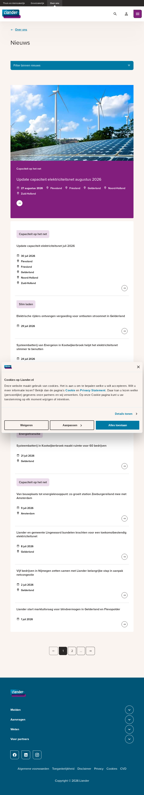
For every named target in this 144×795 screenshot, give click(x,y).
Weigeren (26, 425)
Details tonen (123, 413)
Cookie (70, 390)
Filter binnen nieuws (27, 65)
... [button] (81, 651)
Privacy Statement (93, 390)
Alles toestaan (117, 425)
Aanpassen (70, 425)
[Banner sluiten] (138, 367)
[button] (53, 651)
